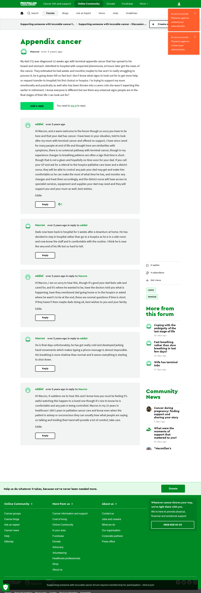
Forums (50, 13)
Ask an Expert (83, 13)
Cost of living (59, 519)
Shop (55, 564)
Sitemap (9, 541)
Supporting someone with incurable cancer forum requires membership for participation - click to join (100, 584)
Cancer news (11, 530)
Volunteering (59, 553)
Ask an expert (11, 525)
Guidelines (131, 13)
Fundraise (127, 4)
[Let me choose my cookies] (5, 587)
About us (57, 570)
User (179, 4)
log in (74, 106)
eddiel (39, 124)
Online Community (89, 4)
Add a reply (37, 106)
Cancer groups (12, 514)
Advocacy (57, 547)
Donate (111, 4)
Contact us (108, 514)
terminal (152, 297)
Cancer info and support (57, 4)
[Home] (28, 4)
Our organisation (111, 530)
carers (151, 290)
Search (34, 13)
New (165, 24)
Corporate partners (112, 536)
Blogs (65, 13)
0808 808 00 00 (172, 525)
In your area (59, 530)
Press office (108, 541)
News (102, 13)
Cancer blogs (11, 519)
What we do (108, 525)
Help (115, 13)
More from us (61, 503)
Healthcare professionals (66, 558)
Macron (34, 51)
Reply (45, 204)
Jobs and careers (111, 519)
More (143, 4)
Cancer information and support (69, 514)
